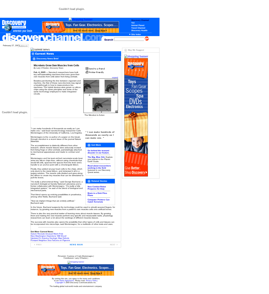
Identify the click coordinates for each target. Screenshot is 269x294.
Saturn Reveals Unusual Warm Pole (47, 234)
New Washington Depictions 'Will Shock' (49, 236)
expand (115, 77)
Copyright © (60, 283)
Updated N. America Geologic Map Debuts (50, 238)
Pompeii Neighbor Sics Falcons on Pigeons (50, 240)
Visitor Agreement (66, 281)
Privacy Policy (91, 281)
